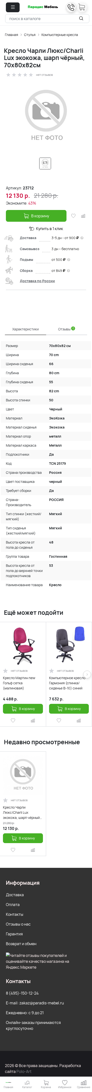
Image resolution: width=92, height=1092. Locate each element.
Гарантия (14, 934)
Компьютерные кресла (59, 34)
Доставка (15, 894)
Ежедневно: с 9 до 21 (25, 1012)
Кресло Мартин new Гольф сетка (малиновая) (19, 682)
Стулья (30, 34)
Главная (11, 34)
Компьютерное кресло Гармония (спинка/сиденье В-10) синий (67, 682)
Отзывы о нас (18, 924)
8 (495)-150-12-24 (22, 993)
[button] (13, 7)
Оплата (13, 904)
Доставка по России (37, 281)
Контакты (14, 914)
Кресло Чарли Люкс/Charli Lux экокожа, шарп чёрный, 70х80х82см (22, 812)
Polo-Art (23, 1071)
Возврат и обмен (21, 943)
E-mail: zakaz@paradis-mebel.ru (35, 1003)
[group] (46, 116)
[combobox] (47, 18)
